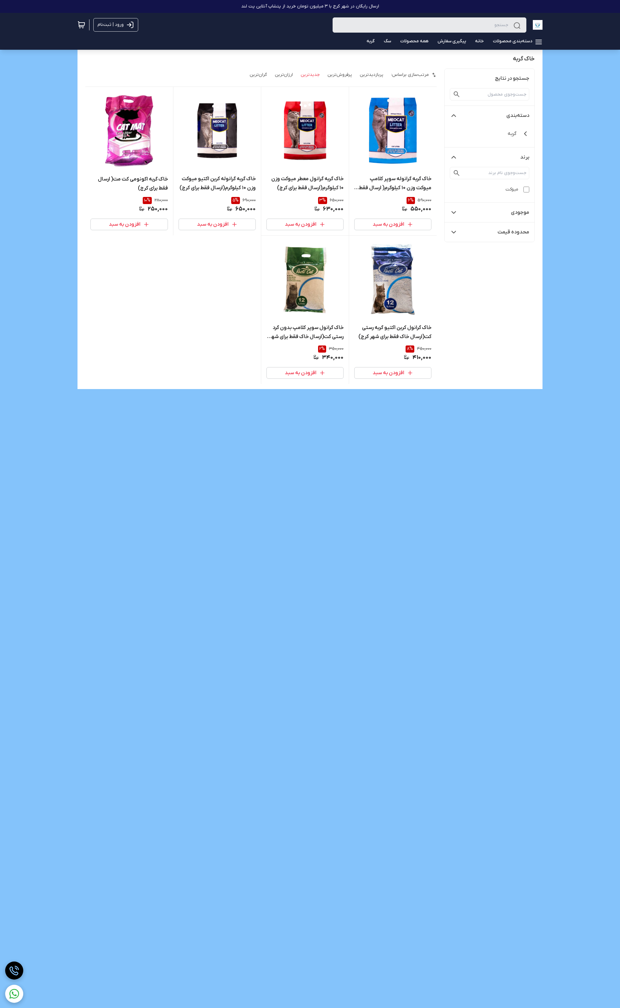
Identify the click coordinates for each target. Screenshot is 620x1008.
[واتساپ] (14, 994)
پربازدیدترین (371, 75)
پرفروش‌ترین (339, 75)
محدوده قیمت (513, 232)
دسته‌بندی (517, 115)
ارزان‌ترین (284, 75)
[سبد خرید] (81, 25)
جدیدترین (310, 75)
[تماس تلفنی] (14, 971)
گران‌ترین (258, 75)
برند (524, 157)
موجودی (520, 212)
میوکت (511, 189)
